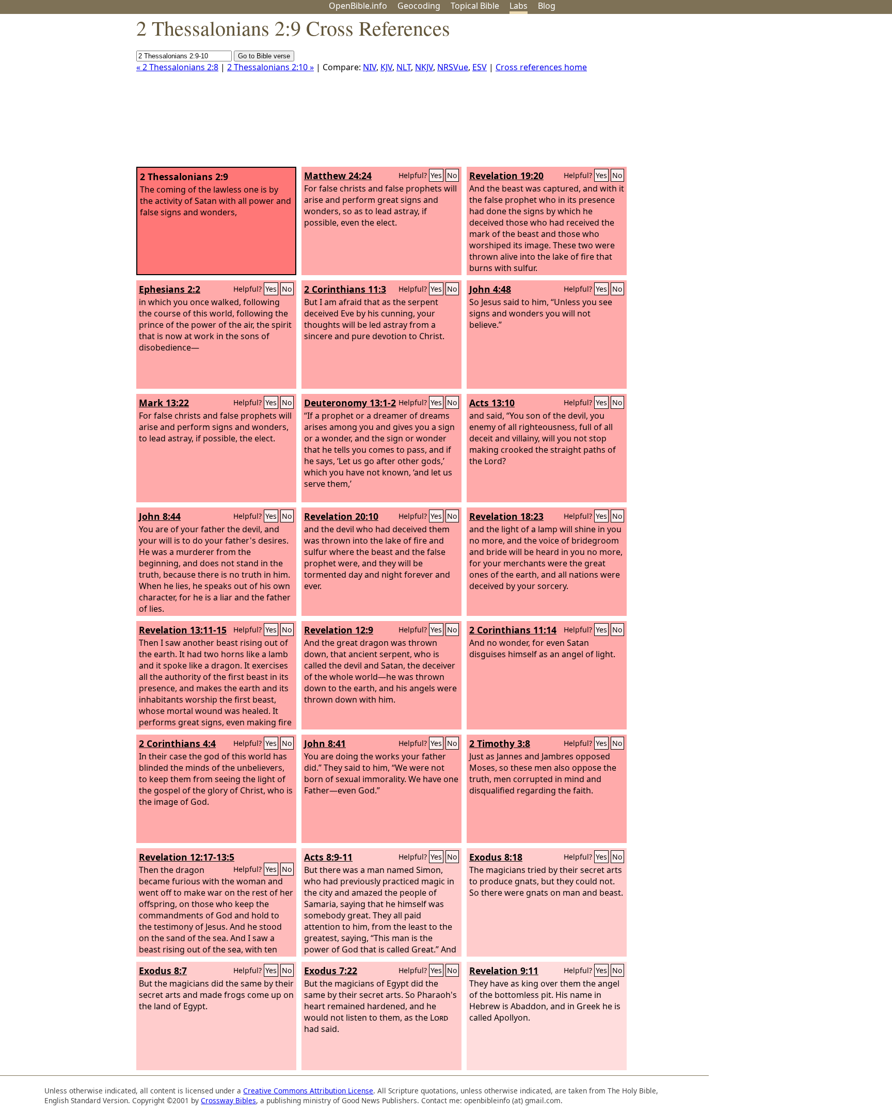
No (452, 175)
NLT (403, 67)
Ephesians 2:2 (169, 289)
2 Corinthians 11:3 (345, 289)
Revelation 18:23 (506, 516)
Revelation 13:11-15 (183, 630)
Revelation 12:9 (338, 630)
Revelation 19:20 (506, 175)
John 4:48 (490, 289)
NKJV (424, 67)
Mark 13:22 (164, 402)
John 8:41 (325, 743)
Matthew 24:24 (338, 175)
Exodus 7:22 (330, 970)
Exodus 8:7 (163, 970)
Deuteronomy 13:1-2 (350, 402)
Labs (518, 5)
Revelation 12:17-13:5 (186, 857)
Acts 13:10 (492, 402)
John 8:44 (160, 516)
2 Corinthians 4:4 (177, 743)
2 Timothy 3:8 (499, 743)
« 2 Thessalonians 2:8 (177, 67)
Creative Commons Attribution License (308, 1090)
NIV (369, 67)
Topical (475, 5)
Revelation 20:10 (341, 516)
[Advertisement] (787, 94)
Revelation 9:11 (503, 970)
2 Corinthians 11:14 (512, 630)
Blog (546, 5)
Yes (436, 175)
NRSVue (452, 67)
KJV (386, 67)
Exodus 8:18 (495, 857)
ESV (479, 67)
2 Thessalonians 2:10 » (270, 67)
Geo (418, 5)
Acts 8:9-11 (328, 857)
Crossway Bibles (228, 1100)
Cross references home (541, 67)
